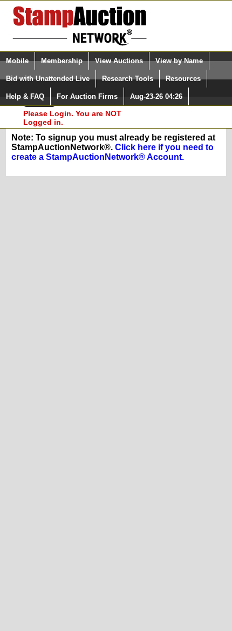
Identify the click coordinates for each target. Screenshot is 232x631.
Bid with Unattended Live (48, 79)
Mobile (17, 61)
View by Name (179, 61)
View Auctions (119, 61)
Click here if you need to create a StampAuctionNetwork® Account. (112, 152)
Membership (62, 61)
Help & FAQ (25, 96)
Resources (183, 79)
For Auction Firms (87, 96)
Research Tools (127, 79)
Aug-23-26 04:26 (156, 96)
